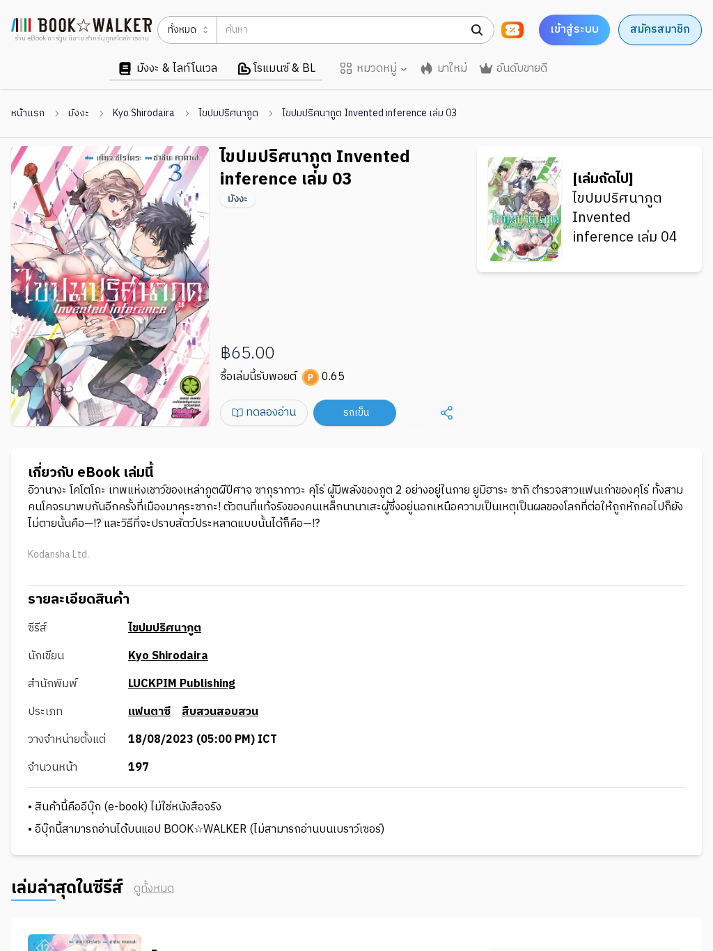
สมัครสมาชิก (660, 29)
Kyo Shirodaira (144, 113)
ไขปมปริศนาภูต (228, 113)
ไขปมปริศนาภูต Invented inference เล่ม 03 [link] (369, 113)
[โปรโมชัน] (512, 30)
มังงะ (78, 113)
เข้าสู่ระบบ (574, 29)
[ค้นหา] (477, 30)
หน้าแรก (28, 113)
